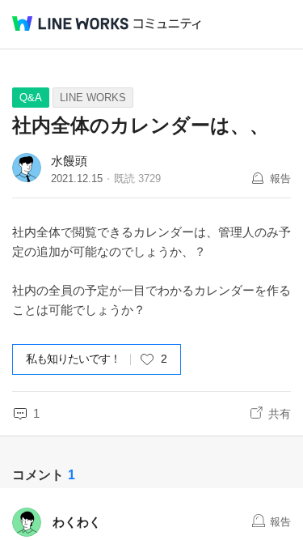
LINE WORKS (93, 97)
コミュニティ (167, 24)
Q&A (30, 97)
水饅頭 (69, 161)
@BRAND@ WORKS (70, 23)
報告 (280, 178)
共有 (279, 413)
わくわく (77, 522)
